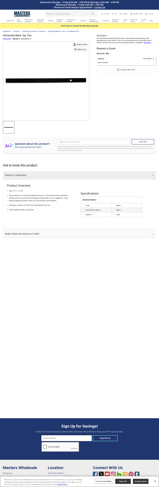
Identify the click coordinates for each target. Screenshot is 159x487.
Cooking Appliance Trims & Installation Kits (63, 31)
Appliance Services (115, 20)
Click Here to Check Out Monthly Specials (79, 26)
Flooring (51, 21)
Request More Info (127, 70)
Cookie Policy (62, 484)
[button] (101, 13)
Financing (105, 21)
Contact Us (99, 7)
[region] (79, 481)
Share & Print (82, 44)
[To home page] (22, 14)
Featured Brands (60, 20)
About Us (125, 20)
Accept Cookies (141, 481)
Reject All (123, 481)
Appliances (10, 21)
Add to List (82, 49)
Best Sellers (19, 20)
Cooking (16, 31)
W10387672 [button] (26, 39)
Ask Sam (143, 142)
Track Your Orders (134, 20)
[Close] (155, 481)
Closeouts (83, 21)
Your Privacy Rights (104, 481)
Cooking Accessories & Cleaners (33, 31)
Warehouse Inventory (29, 20)
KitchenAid (7, 39)
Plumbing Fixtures (40, 20)
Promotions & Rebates (71, 20)
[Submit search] (93, 14)
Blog (151, 21)
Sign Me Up (105, 438)
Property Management (94, 20)
